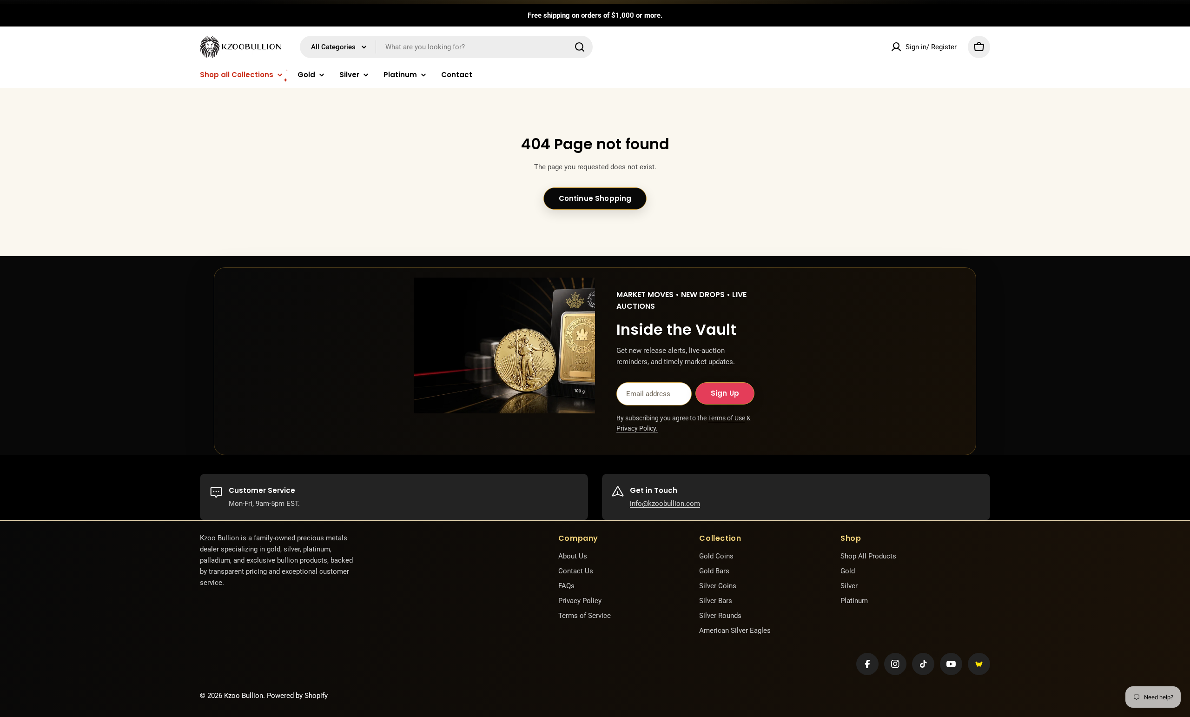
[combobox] (446, 47)
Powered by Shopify (297, 695)
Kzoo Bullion (243, 695)
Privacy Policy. (637, 428)
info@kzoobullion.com (665, 503)
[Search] (579, 47)
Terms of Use (726, 418)
